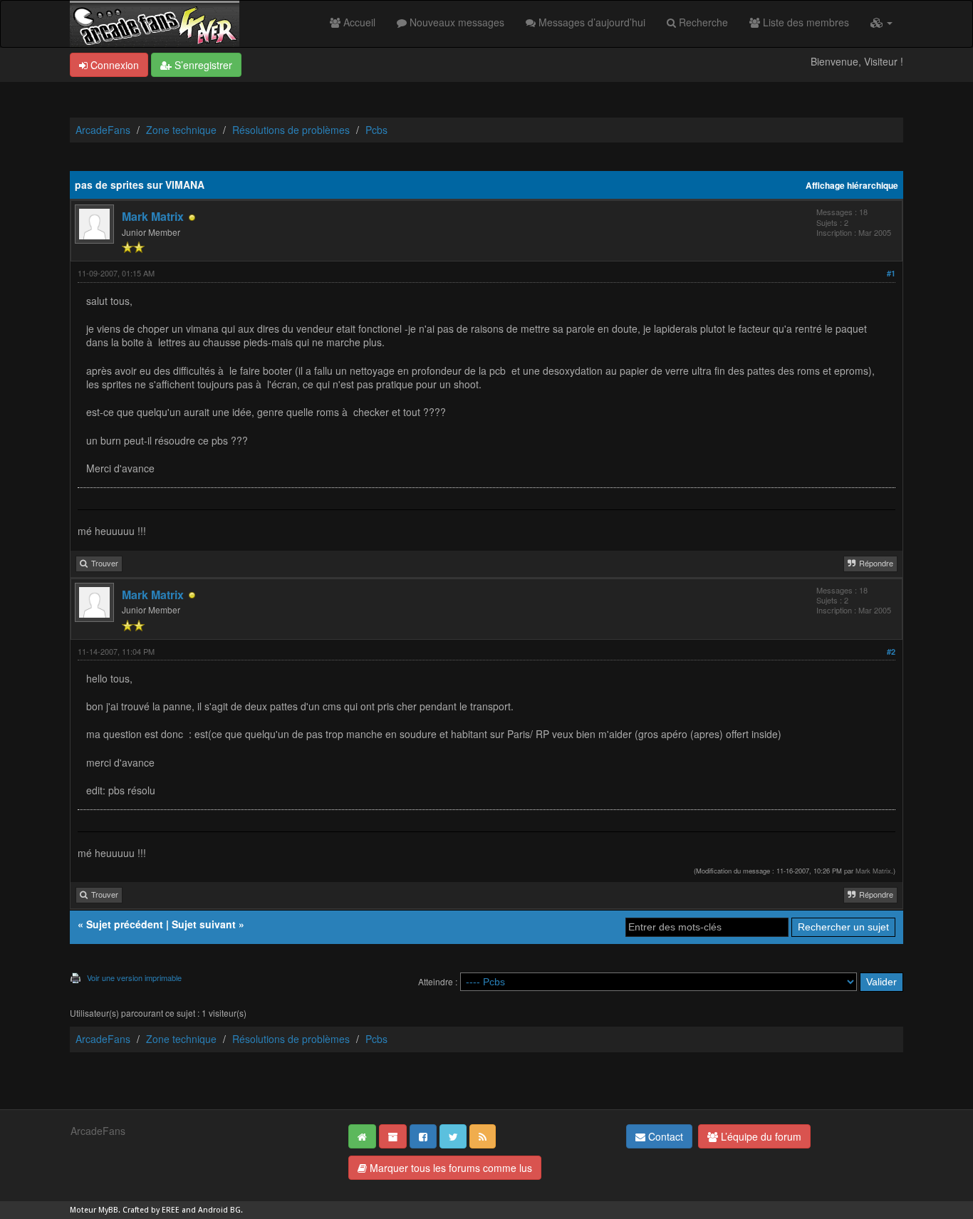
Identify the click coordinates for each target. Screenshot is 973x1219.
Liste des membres (804, 22)
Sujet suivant (204, 924)
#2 (891, 651)
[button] (881, 22)
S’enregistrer (202, 65)
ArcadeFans (103, 130)
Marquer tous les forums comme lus (449, 1168)
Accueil (357, 22)
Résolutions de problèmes (291, 130)
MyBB (108, 1210)
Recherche (702, 22)
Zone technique (181, 130)
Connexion (113, 65)
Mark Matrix (153, 216)
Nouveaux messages (455, 22)
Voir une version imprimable (134, 977)
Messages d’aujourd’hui (590, 22)
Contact (664, 1136)
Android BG (219, 1210)
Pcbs (376, 130)
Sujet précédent (124, 924)
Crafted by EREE (151, 1210)
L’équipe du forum (759, 1136)
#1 (891, 273)
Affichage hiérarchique (852, 186)
